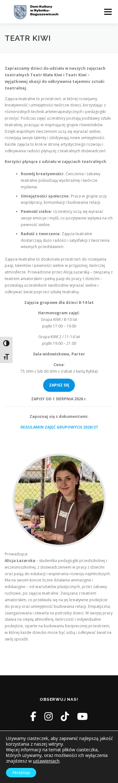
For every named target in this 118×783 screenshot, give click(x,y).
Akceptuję (21, 772)
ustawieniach (46, 761)
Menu (107, 11)
